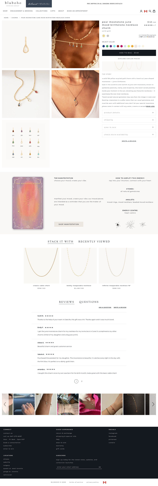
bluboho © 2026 (58, 482)
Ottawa (6, 459)
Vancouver (7, 475)
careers (112, 442)
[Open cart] (154, 11)
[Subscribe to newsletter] (99, 467)
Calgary (6, 465)
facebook (112, 436)
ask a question (105, 307)
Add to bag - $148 (129, 53)
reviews (66, 302)
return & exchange (64, 433)
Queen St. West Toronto (13, 468)
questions (89, 302)
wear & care (61, 442)
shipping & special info (66, 436)
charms (15, 17)
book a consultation (12, 442)
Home (6, 17)
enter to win (8, 449)
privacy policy (93, 482)
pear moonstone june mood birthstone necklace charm (45, 17)
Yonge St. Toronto (10, 471)
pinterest (113, 439)
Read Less (150, 106)
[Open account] (141, 11)
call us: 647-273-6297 (12, 436)
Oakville (6, 462)
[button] (5, 404)
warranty (60, 446)
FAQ (57, 439)
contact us (8, 433)
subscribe (7, 446)
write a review (129, 141)
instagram (113, 433)
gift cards (60, 449)
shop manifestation (69, 224)
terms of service (76, 482)
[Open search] (150, 11)
